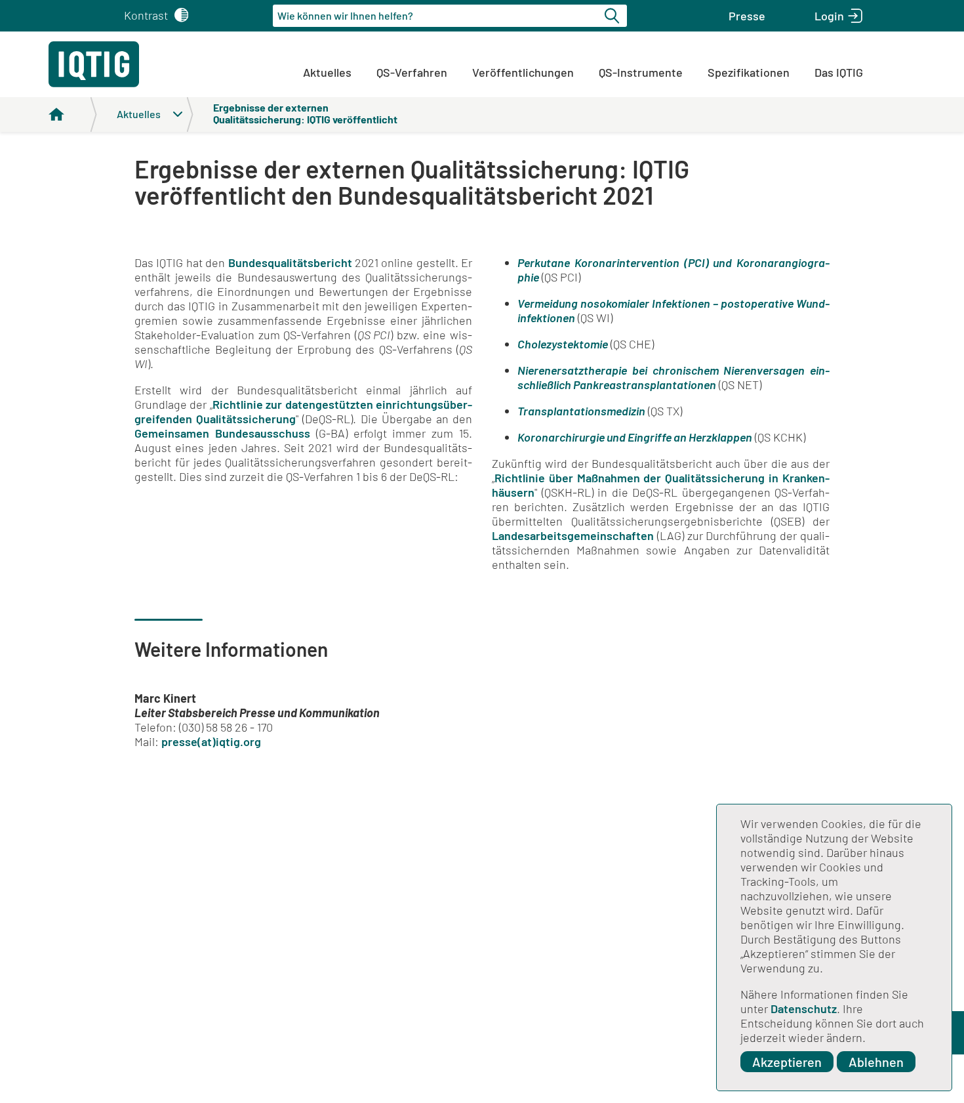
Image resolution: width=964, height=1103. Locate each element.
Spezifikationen (749, 72)
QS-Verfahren (411, 72)
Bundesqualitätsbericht (290, 262)
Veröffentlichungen (523, 72)
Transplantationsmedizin (581, 411)
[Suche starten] (614, 16)
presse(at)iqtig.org (211, 741)
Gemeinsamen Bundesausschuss (222, 433)
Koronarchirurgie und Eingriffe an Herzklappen (634, 437)
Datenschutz (804, 1008)
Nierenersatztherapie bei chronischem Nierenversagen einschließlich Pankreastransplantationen (673, 377)
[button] (747, 16)
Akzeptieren (787, 1062)
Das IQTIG (838, 72)
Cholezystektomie (562, 344)
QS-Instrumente (641, 72)
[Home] (73, 114)
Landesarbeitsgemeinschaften (573, 535)
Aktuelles (327, 72)
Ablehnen (876, 1062)
